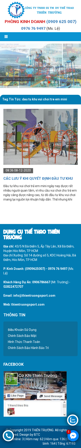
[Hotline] (8, 435)
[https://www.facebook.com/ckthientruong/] (35, 393)
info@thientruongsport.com (34, 295)
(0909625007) (35, 268)
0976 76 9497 (33, 28)
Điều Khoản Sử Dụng (22, 330)
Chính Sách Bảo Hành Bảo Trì (28, 348)
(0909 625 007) (61, 21)
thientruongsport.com (28, 304)
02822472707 (13, 286)
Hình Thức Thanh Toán (24, 342)
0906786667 (41, 282)
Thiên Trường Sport (17, 79)
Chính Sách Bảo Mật (22, 336)
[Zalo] (72, 420)
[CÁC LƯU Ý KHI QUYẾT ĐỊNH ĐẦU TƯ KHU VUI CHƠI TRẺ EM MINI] (40, 136)
